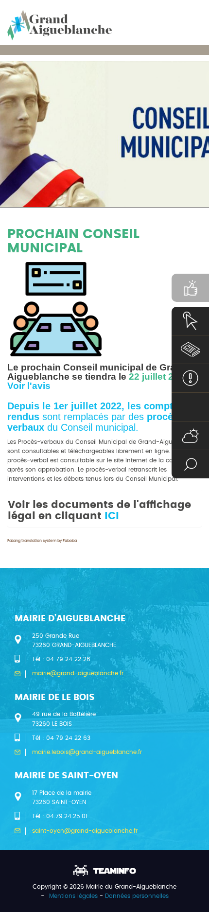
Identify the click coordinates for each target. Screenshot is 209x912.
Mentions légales (73, 896)
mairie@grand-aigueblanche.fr (77, 673)
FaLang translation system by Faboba (42, 541)
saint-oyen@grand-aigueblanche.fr (85, 831)
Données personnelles (137, 896)
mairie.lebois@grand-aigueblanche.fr (87, 752)
